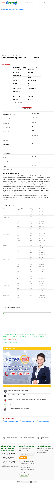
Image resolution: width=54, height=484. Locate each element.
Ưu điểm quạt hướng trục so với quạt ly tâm (18, 408)
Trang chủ (4, 55)
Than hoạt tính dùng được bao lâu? (16, 394)
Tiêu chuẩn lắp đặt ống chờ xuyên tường (18, 390)
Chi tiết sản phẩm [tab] (27, 108)
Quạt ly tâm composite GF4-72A (43, 437)
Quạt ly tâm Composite (14, 55)
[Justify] (45, 2)
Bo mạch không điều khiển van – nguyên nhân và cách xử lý (22, 404)
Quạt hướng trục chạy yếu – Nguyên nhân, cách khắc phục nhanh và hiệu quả (27, 399)
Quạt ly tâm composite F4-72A (10, 437)
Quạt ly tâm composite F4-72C (27, 437)
